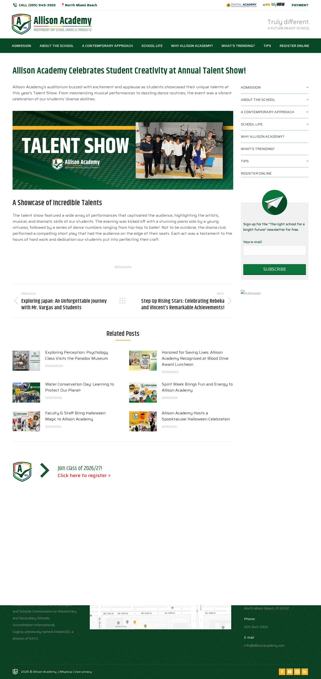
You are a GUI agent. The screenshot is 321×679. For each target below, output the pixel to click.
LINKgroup (65, 671)
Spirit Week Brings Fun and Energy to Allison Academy (197, 387)
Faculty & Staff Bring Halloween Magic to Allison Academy (75, 416)
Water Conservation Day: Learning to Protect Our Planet (79, 387)
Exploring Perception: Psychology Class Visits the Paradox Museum (76, 355)
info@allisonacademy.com (264, 645)
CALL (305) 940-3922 (37, 5)
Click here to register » (84, 475)
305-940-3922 (256, 627)
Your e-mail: (252, 242)
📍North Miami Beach (79, 5)
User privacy (83, 671)
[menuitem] (21, 45)
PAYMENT (300, 5)
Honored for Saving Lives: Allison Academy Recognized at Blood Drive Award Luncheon (195, 358)
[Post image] (26, 361)
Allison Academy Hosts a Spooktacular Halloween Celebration (196, 416)
